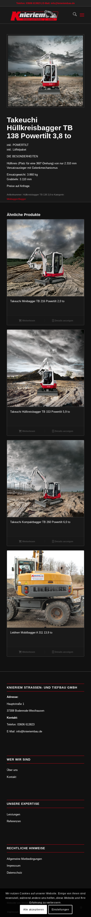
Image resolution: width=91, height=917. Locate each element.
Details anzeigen (63, 320)
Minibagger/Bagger (16, 199)
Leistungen (13, 814)
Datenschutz (14, 872)
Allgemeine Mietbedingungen (24, 858)
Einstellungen (60, 909)
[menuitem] (73, 15)
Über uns (12, 770)
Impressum (14, 865)
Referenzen (14, 821)
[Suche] (73, 15)
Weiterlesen (28, 320)
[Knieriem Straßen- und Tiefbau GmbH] (38, 15)
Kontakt (11, 777)
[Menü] (82, 15)
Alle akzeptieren (33, 909)
